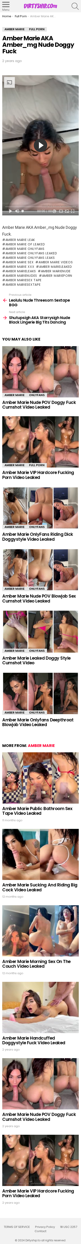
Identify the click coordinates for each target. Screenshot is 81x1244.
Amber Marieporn (57, 275)
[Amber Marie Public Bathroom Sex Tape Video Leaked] (40, 778)
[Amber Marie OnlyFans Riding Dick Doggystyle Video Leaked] (40, 508)
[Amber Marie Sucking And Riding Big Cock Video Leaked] (40, 854)
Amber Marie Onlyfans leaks (30, 257)
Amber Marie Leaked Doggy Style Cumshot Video (36, 660)
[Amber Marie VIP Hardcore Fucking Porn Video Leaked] (40, 442)
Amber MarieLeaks (20, 271)
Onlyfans (37, 395)
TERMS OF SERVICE (17, 1227)
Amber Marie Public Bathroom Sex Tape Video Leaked (37, 811)
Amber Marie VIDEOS (55, 262)
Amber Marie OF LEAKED (25, 244)
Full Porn (37, 465)
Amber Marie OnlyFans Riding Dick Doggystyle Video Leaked (37, 536)
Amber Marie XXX (19, 266)
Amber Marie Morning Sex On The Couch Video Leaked (36, 964)
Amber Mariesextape (22, 284)
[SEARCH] (75, 6)
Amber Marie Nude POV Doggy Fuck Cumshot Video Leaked (39, 404)
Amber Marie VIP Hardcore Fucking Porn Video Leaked (38, 475)
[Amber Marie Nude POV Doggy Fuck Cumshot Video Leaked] (40, 371)
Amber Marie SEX (19, 262)
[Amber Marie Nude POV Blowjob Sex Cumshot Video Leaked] (40, 569)
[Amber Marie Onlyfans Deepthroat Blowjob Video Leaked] (40, 693)
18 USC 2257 (68, 1227)
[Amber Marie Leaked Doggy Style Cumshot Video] (40, 631)
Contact (40, 1231)
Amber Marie (14, 395)
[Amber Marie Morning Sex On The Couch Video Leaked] (40, 931)
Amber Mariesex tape (23, 280)
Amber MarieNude (56, 271)
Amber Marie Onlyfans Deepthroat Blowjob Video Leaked (37, 722)
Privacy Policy (45, 1227)
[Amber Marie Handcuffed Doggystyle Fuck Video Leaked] (40, 1007)
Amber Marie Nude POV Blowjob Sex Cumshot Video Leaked (39, 598)
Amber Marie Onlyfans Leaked (31, 253)
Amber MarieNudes (21, 275)
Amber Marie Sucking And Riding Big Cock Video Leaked (39, 887)
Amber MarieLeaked (55, 266)
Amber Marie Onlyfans (25, 249)
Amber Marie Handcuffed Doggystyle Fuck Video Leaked (33, 1040)
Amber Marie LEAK (20, 240)
